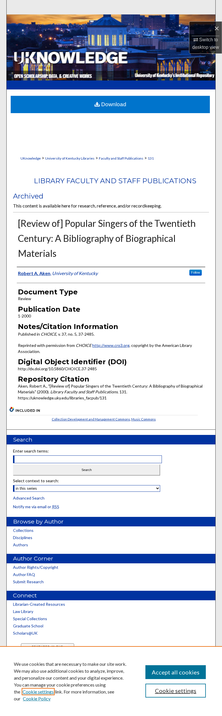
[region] (111, 681)
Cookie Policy (37, 698)
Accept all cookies (175, 672)
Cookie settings (38, 691)
